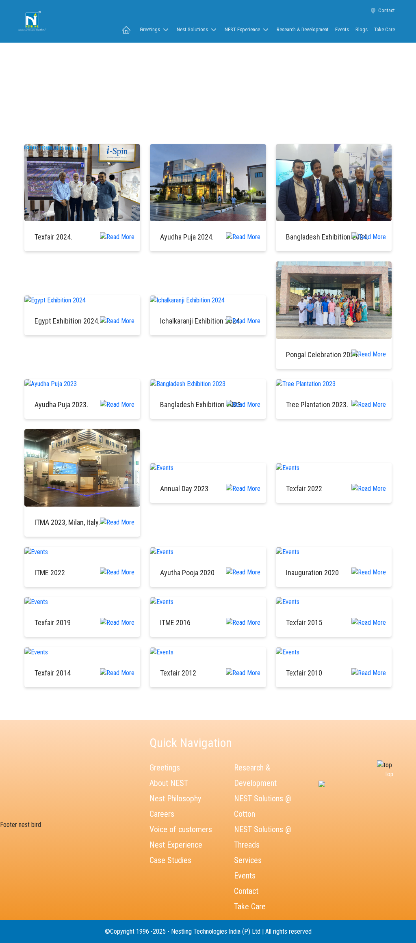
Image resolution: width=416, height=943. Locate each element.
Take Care (384, 29)
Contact (386, 10)
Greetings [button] (150, 29)
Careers (162, 814)
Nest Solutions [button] (193, 29)
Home (191, 96)
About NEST (169, 783)
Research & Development (303, 29)
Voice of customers (181, 829)
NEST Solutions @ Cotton (262, 806)
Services (248, 860)
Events (342, 29)
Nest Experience (176, 845)
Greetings (165, 768)
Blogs (361, 29)
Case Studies (170, 860)
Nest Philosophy (175, 798)
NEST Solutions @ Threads (262, 837)
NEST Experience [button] (243, 29)
